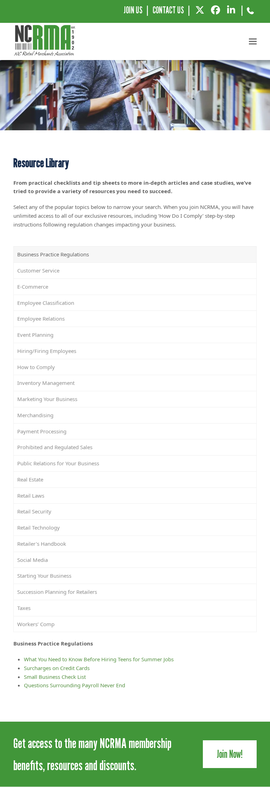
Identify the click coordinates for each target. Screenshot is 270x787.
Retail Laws (30, 495)
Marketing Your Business (47, 398)
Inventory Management (46, 382)
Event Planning (35, 334)
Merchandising (35, 415)
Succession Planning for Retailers (57, 591)
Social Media (32, 559)
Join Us (133, 10)
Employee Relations (41, 318)
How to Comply (36, 366)
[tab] (135, 255)
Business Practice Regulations (53, 254)
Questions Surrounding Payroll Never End (74, 685)
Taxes (24, 607)
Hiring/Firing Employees (46, 350)
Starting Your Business (44, 575)
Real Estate (30, 479)
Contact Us (168, 10)
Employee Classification (45, 302)
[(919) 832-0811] (250, 13)
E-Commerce (32, 286)
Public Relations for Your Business (58, 463)
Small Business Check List (55, 676)
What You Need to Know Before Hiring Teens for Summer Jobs (99, 659)
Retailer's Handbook (41, 543)
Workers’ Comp (35, 624)
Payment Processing (41, 431)
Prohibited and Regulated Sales (54, 447)
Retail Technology (38, 527)
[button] (253, 42)
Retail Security (34, 511)
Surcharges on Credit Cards (57, 667)
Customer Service (38, 270)
